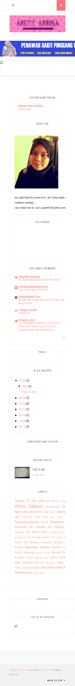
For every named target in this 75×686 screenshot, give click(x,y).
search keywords (60, 557)
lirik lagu (56, 537)
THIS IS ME (29, 392)
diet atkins (57, 517)
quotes (58, 542)
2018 (22, 421)
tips (17, 567)
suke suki (63, 562)
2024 (22, 398)
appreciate (21, 511)
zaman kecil (39, 573)
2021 (22, 409)
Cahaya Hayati (27, 310)
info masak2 (37, 527)
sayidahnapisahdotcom (33, 286)
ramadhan (31, 547)
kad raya (65, 532)
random (45, 547)
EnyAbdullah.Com (29, 296)
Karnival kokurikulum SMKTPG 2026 (39, 279)
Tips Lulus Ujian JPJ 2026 (33, 289)
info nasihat (55, 527)
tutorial (25, 567)
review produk (60, 552)
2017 (22, 426)
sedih (18, 562)
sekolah (39, 562)
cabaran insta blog (35, 517)
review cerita (61, 547)
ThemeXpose (45, 669)
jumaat (53, 532)
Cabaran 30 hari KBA (29, 501)
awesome (35, 511)
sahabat (19, 557)
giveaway (57, 522)
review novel (43, 552)
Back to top (55, 680)
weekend (35, 567)
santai (29, 557)
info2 (44, 532)
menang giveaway (41, 542)
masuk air (21, 542)
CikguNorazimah (29, 276)
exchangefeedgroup (27, 522)
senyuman (51, 562)
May (24, 386)
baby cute (49, 511)
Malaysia (56, 501)
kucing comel (40, 537)
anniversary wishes (58, 506)
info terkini (32, 532)
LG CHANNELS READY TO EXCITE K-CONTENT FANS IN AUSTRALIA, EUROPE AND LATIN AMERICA (40, 326)
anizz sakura (29, 506)
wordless (48, 567)
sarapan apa (41, 557)
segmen (28, 562)
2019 (22, 415)
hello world (24, 109)
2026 (22, 380)
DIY (48, 501)
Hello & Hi (24, 313)
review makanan (24, 552)
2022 (22, 403)
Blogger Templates (18, 669)
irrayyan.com (26, 320)
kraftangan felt (23, 537)
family (44, 522)
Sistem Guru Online (30, 106)
